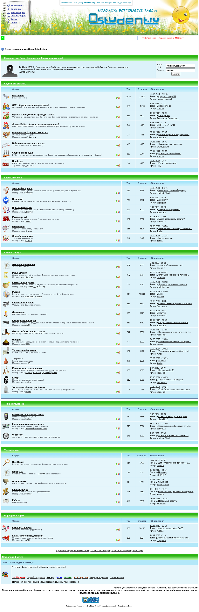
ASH (27, 325)
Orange (28, 231)
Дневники (16, 9)
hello (160, 294)
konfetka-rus (163, 287)
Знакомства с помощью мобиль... (175, 228)
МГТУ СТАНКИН (166, 125)
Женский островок (22, 188)
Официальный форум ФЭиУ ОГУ (30, 132)
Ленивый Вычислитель (36, 428)
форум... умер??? (167, 96)
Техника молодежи (14, 404)
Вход (81, 3)
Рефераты (17, 471)
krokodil (28, 419)
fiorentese (161, 503)
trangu (160, 344)
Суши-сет (163, 482)
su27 (27, 363)
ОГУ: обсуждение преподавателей (30, 105)
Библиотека (17, 5)
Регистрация (88, 3)
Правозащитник (49, 372)
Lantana (37, 372)
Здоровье (17, 358)
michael (28, 382)
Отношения (18, 226)
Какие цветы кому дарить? (171, 219)
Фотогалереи (18, 12)
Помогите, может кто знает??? (173, 435)
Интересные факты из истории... (174, 341)
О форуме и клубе (14, 515)
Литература (18, 312)
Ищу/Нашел (18, 462)
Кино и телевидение (23, 302)
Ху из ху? (163, 200)
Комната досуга (12, 252)
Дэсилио (29, 277)
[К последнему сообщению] (157, 96)
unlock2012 (162, 419)
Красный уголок (13, 177)
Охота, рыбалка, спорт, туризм (28, 331)
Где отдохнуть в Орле (24, 320)
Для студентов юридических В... (174, 463)
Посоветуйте (164, 106)
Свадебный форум (22, 236)
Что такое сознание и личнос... (173, 275)
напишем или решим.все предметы (175, 491)
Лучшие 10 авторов (121, 550)
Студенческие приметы (170, 144)
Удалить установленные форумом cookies (134, 588)
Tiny (34, 137)
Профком (17, 161)
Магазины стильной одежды (172, 190)
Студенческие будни (23, 153)
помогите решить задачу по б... (173, 134)
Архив (14, 19)
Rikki (27, 344)
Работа (16, 500)
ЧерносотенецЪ (165, 99)
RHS (159, 166)
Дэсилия (29, 212)
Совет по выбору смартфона (172, 416)
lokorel (28, 392)
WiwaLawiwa (163, 147)
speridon (29, 287)
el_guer (28, 372)
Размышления (19, 273)
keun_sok (161, 137)
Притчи (162, 313)
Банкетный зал (165, 238)
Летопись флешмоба (23, 264)
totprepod (161, 202)
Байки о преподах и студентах (28, 143)
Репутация (138, 550)
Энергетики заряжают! (169, 209)
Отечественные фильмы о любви (175, 303)
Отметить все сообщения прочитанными (177, 588)
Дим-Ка (38, 296)
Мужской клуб (19, 217)
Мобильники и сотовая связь (28, 414)
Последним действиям (42, 582)
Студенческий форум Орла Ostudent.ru (26, 49)
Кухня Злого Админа (23, 282)
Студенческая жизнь (15, 84)
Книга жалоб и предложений (27, 536)
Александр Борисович (168, 118)
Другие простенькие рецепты (172, 284)
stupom (160, 108)
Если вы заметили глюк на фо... (174, 537)
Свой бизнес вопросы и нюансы (174, 389)
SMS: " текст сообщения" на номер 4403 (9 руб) (163, 38)
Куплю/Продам (20, 489)
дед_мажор (39, 287)
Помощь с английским (169, 153)
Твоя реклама (11, 450)
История (16, 339)
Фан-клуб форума (21, 527)
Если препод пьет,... (168, 163)
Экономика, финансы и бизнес (28, 387)
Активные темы (27, 72)
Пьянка (162, 360)
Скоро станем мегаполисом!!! (173, 322)
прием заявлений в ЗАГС (170, 528)
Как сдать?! (164, 115)
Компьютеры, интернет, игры (28, 424)
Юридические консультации (27, 368)
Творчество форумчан (24, 350)
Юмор (15, 378)
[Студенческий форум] (117, 20)
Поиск (14, 22)
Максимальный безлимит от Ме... (174, 426)
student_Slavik (164, 193)
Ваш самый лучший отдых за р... (174, 332)
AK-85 (28, 137)
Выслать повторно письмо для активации (114, 3)
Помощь (162, 472)
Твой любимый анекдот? (170, 379)
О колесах (17, 435)
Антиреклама (19, 481)
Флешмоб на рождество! (170, 265)
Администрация (64, 550)
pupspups (161, 540)
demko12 (161, 221)
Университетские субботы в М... (174, 351)
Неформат (17, 199)
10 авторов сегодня (100, 550)
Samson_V (162, 306)
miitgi (159, 354)
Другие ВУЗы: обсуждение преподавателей (35, 124)
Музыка (16, 292)
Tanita (159, 231)
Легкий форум (18, 15)
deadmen (29, 296)
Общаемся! (18, 95)
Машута (29, 193)
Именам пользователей (67, 582)
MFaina (160, 296)
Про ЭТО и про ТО (22, 207)
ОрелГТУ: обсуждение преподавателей (33, 114)
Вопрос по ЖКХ (166, 370)
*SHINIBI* (161, 475)
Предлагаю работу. (167, 501)
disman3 (161, 277)
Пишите (41, 474)
